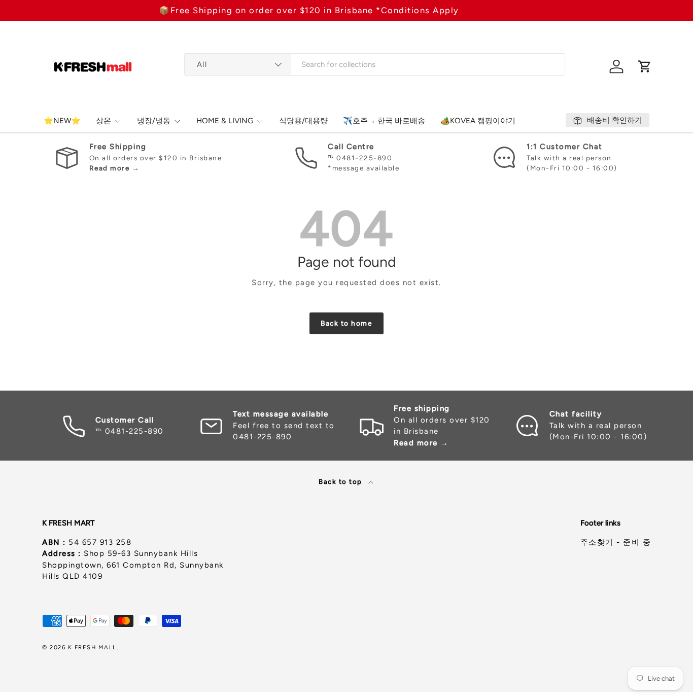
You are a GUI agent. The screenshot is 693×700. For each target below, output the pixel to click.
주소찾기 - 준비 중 (615, 542)
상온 (103, 120)
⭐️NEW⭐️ (62, 120)
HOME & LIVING (224, 120)
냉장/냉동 (153, 120)
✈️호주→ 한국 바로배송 (384, 120)
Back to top (341, 481)
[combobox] (375, 64)
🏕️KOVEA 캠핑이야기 (477, 120)
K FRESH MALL (92, 647)
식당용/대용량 (303, 120)
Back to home (346, 323)
